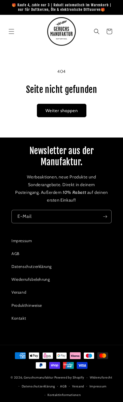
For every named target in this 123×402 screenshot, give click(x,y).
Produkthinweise (26, 305)
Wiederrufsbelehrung (30, 279)
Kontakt (18, 318)
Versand (18, 292)
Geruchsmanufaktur (38, 377)
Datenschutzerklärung (31, 266)
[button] (11, 31)
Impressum (21, 240)
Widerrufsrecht (101, 377)
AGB (15, 253)
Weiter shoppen (61, 110)
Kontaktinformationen (64, 395)
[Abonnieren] (105, 216)
